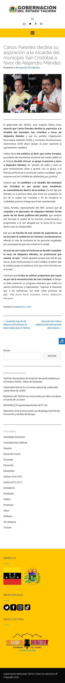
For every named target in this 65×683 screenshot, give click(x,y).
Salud (6, 510)
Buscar (6, 350)
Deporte (7, 448)
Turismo (7, 527)
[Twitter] (30, 23)
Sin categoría (9, 522)
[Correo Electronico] (24, 23)
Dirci (38, 67)
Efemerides (9, 471)
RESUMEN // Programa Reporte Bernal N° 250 (25, 405)
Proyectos (8, 505)
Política (7, 499)
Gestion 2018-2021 (12, 476)
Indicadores (9, 488)
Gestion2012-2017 (22, 307)
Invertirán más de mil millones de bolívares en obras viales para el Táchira (16, 324)
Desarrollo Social (11, 454)
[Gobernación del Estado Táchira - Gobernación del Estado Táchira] (32, 9)
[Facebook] (35, 23)
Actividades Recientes (14, 437)
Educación (8, 465)
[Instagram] (41, 23)
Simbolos (7, 516)
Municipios (8, 493)
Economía (8, 459)
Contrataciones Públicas (15, 442)
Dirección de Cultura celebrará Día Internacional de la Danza (48, 324)
